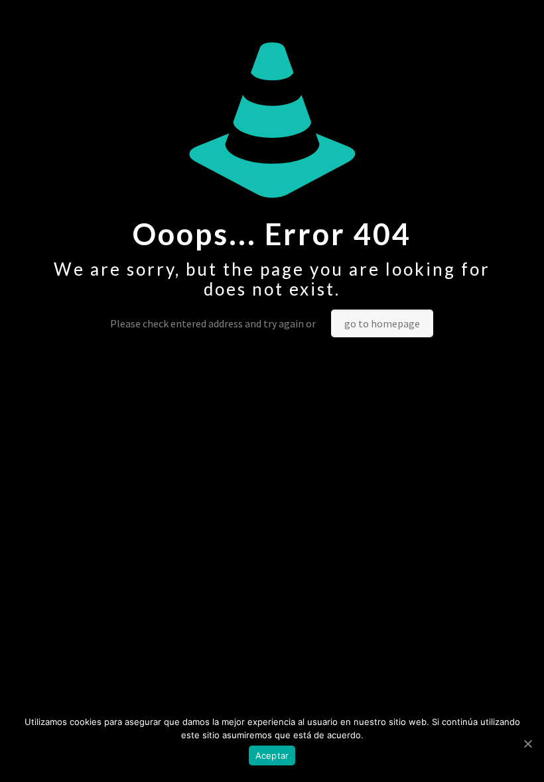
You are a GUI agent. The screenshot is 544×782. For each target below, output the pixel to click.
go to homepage (382, 323)
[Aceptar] (527, 743)
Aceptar (272, 755)
